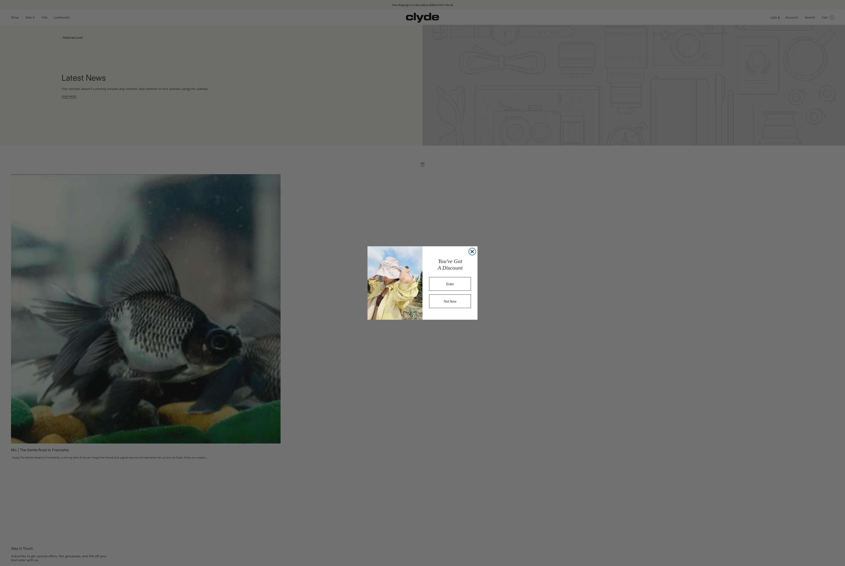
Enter (450, 284)
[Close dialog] (472, 251)
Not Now (450, 301)
